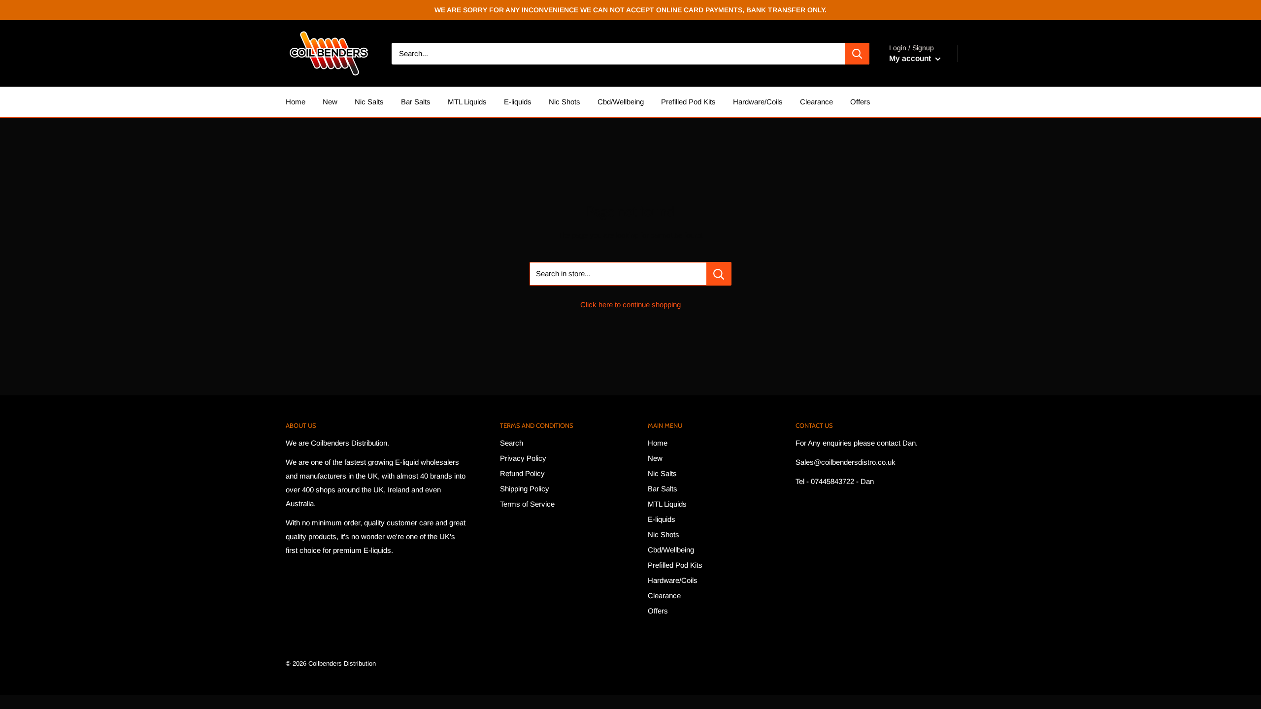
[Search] (857, 53)
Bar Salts (416, 101)
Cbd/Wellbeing (620, 101)
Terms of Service (527, 504)
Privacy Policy (523, 458)
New (330, 101)
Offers (860, 101)
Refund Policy (522, 473)
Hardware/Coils (758, 101)
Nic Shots (564, 101)
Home (295, 101)
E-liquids (517, 101)
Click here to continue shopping (630, 304)
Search (511, 443)
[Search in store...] (718, 274)
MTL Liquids (467, 101)
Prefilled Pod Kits (688, 101)
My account (911, 58)
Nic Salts (369, 101)
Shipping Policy (524, 488)
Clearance (816, 101)
